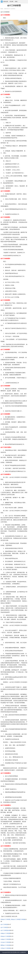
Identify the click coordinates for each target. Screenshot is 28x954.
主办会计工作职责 (5, 942)
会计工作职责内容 (5, 930)
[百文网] (2, 2)
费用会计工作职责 (5, 945)
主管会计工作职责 (5, 948)
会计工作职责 (4, 924)
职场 (16, 1)
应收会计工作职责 (5, 936)
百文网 (11, 1)
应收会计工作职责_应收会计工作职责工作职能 (13, 919)
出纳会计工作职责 (5, 939)
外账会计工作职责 (5, 933)
